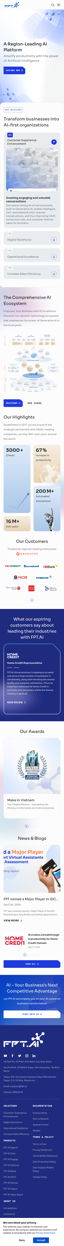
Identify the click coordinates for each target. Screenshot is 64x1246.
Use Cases (35, 403)
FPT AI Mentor (11, 1183)
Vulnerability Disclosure (45, 1155)
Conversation (40, 1113)
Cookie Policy (40, 1177)
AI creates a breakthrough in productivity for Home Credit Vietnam (43, 939)
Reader (36, 1130)
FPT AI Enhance (11, 1165)
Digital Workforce (13, 1122)
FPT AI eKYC (10, 1177)
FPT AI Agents (11, 1147)
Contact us (9, 1214)
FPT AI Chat (9, 1153)
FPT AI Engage (11, 1159)
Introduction (10, 1208)
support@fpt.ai (18, 1086)
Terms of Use (39, 1144)
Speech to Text (41, 1124)
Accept (41, 1240)
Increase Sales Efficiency (16, 1134)
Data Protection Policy (44, 1161)
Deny (22, 1240)
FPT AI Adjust (11, 1188)
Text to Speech (41, 1118)
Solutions (10, 1106)
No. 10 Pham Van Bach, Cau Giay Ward (31, 1061)
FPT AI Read (10, 1171)
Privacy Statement (42, 1150)
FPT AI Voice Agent (13, 1194)
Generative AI (24, 209)
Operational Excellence (16, 1128)
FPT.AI (49, 676)
